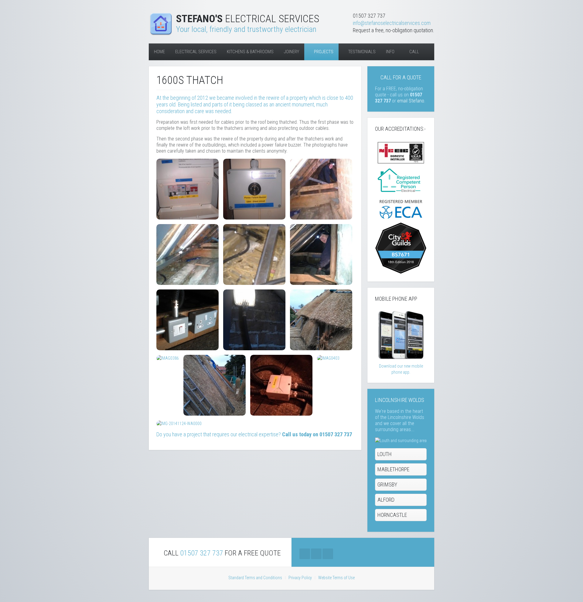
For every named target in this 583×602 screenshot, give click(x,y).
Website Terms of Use (336, 577)
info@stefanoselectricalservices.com (392, 23)
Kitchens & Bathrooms (250, 51)
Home (159, 51)
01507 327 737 (201, 553)
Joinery (291, 51)
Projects (323, 51)
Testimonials (361, 51)
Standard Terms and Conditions (255, 577)
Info (390, 51)
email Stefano (410, 101)
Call (413, 51)
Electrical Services (195, 51)
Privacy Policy (300, 577)
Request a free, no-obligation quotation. (393, 30)
